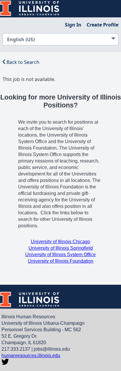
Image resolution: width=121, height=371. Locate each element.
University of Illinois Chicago (60, 241)
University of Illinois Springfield (60, 248)
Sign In (73, 24)
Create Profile (102, 24)
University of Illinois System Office (60, 254)
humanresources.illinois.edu (30, 355)
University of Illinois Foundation (60, 261)
